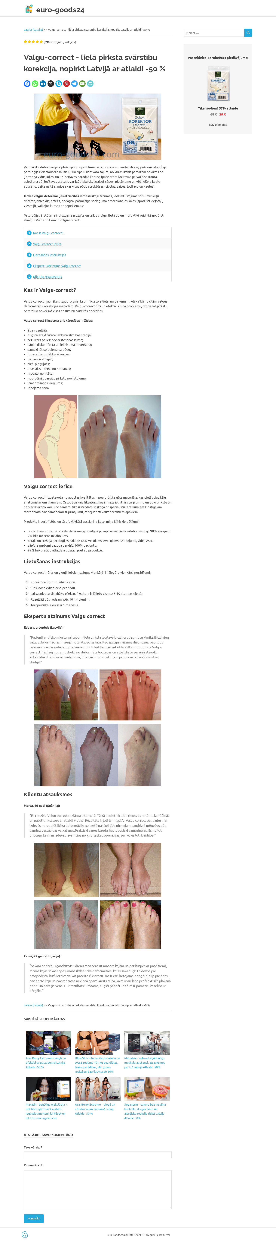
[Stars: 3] (33, 41)
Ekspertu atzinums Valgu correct (57, 266)
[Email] (82, 83)
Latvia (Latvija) (33, 29)
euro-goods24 (60, 9)
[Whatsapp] (35, 83)
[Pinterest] (66, 83)
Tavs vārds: (33, 1147)
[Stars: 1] (25, 41)
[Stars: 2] (29, 41)
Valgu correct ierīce (47, 244)
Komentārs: (33, 1165)
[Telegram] (74, 83)
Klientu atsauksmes (47, 276)
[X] (51, 83)
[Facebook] (27, 83)
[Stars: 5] (41, 41)
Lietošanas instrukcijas (49, 255)
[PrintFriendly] (90, 83)
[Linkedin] (43, 83)
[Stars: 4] (37, 41)
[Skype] (58, 83)
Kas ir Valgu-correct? (48, 233)
